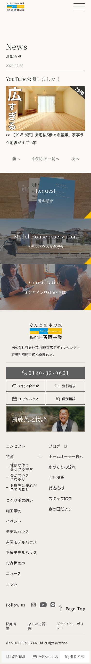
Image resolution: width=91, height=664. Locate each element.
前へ (16, 158)
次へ (75, 158)
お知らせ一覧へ (45, 158)
